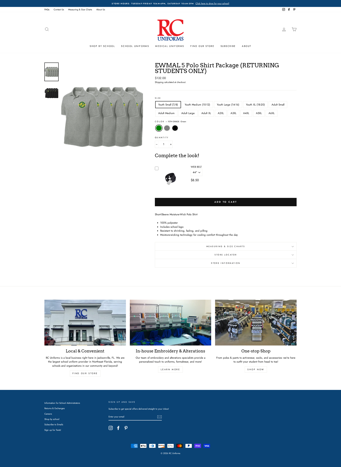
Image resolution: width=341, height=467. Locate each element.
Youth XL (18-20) (255, 105)
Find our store (85, 373)
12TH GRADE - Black (175, 128)
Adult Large (188, 113)
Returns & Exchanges (54, 408)
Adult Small (278, 105)
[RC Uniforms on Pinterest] (126, 428)
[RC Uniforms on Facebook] (118, 428)
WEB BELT (196, 167)
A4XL (246, 113)
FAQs (46, 9)
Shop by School (102, 46)
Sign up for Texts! (52, 430)
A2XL (221, 113)
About (246, 46)
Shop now (255, 369)
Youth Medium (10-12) (197, 105)
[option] (170, 3)
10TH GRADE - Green (159, 128)
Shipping (159, 82)
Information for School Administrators (62, 403)
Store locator (226, 254)
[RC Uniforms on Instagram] (111, 428)
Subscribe (228, 46)
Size (158, 98)
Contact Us (59, 9)
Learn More (170, 369)
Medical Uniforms (169, 46)
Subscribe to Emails (53, 424)
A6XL (272, 113)
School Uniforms (135, 46)
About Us (100, 9)
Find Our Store (202, 46)
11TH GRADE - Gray (167, 128)
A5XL (259, 113)
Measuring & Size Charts (80, 9)
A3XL (233, 113)
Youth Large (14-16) (228, 105)
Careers (48, 413)
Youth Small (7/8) (168, 105)
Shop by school (51, 419)
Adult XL (206, 113)
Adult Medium (166, 113)
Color (170, 121)
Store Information (225, 263)
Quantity (162, 137)
